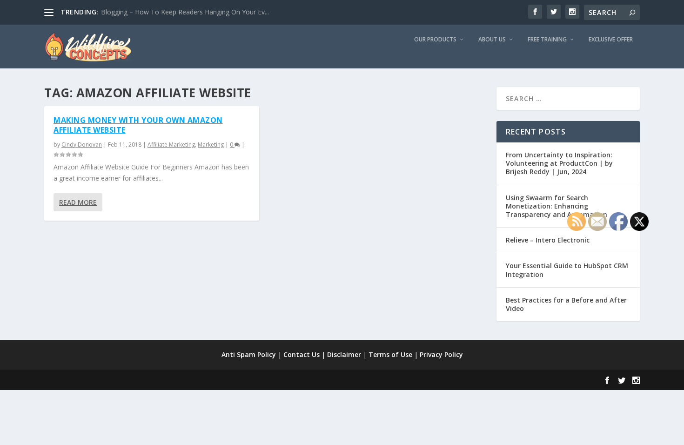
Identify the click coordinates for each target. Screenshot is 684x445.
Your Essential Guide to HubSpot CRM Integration (567, 269)
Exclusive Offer (611, 39)
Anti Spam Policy (248, 354)
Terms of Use (390, 354)
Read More (78, 202)
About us (492, 39)
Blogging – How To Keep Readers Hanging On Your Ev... (185, 11)
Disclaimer (344, 354)
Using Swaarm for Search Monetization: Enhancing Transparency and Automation (556, 206)
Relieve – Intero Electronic (548, 240)
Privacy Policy (441, 354)
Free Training (547, 39)
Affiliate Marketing (171, 144)
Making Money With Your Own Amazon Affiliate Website (138, 125)
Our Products (435, 39)
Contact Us (301, 354)
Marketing (211, 144)
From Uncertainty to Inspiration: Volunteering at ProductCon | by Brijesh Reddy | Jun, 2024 (559, 163)
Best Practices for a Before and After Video (566, 304)
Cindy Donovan (81, 144)
